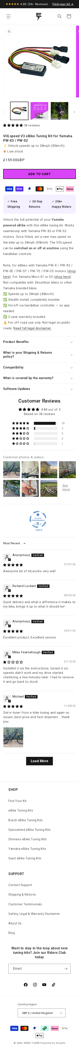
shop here (62, 277)
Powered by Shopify (53, 1043)
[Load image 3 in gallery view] (59, 111)
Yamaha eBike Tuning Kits (27, 848)
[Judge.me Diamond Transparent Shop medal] (37, 519)
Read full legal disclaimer (32, 328)
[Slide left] (4, 112)
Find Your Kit (17, 801)
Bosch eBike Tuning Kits (25, 820)
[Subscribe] (65, 969)
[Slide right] (74, 112)
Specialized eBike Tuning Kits (29, 829)
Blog (11, 933)
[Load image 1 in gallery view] (19, 111)
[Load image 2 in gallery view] (39, 111)
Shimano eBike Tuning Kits (27, 839)
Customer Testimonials (25, 904)
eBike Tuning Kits (20, 810)
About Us (15, 923)
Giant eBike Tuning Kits (25, 858)
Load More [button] (39, 761)
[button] (8, 16)
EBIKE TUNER (32, 1043)
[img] (13, 565)
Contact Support (20, 885)
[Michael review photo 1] (13, 737)
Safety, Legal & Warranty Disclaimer (34, 913)
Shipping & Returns (22, 894)
